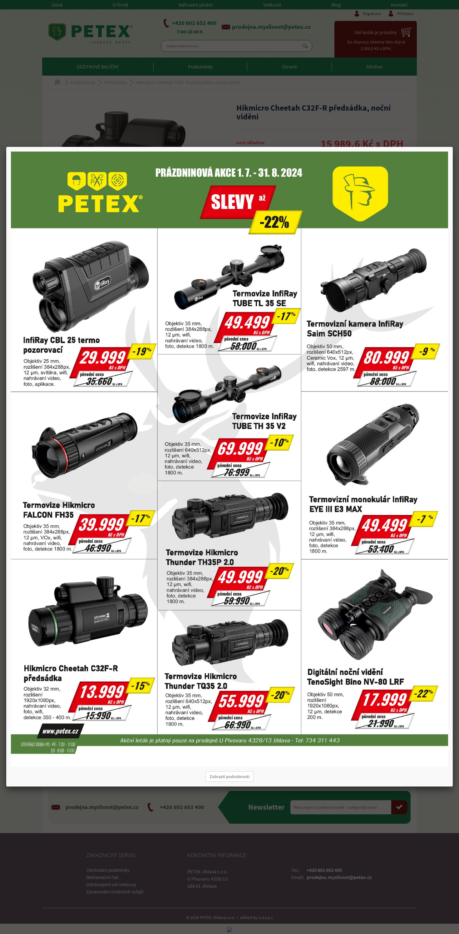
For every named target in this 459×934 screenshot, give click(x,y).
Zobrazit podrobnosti (229, 776)
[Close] (452, 146)
